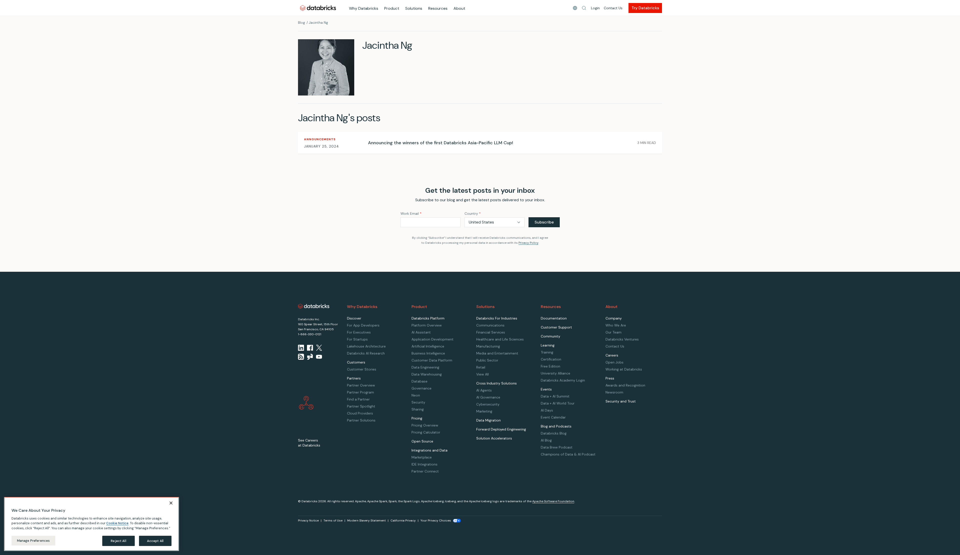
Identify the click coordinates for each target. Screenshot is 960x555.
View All (482, 374)
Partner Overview (361, 385)
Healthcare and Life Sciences (500, 339)
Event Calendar (553, 417)
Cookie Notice (117, 523)
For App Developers (363, 325)
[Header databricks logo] (318, 8)
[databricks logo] (314, 306)
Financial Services (490, 332)
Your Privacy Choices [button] (435, 520)
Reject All (118, 540)
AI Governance (488, 397)
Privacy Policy (528, 243)
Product (391, 8)
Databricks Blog (553, 433)
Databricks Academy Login (563, 380)
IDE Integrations (425, 464)
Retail (480, 367)
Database (420, 381)
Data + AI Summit (555, 396)
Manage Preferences (33, 540)
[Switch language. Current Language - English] (575, 8)
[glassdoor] (310, 357)
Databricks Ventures (622, 339)
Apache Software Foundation (553, 501)
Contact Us (613, 8)
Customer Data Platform (432, 360)
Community (550, 336)
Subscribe (544, 222)
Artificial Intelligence (428, 346)
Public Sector (487, 360)
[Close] (171, 503)
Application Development (433, 339)
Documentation (554, 318)
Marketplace (422, 457)
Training (547, 352)
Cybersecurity (488, 404)
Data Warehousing (427, 374)
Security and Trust (621, 401)
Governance (422, 388)
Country (472, 213)
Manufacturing (488, 346)
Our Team (614, 332)
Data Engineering (425, 367)
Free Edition (550, 366)
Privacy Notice (308, 520)
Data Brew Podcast (556, 447)
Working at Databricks (624, 369)
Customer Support (556, 327)
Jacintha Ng (318, 22)
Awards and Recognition (625, 385)
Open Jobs (615, 362)
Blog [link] (301, 22)
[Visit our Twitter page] (319, 348)
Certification (551, 359)
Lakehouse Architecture (366, 346)
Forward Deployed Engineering (501, 429)
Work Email (411, 213)
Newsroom (614, 392)
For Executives (359, 332)
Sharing (418, 409)
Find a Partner (358, 399)
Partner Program (360, 392)
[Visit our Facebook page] (310, 348)
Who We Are (616, 325)
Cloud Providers (360, 413)
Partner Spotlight (361, 406)
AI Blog (546, 440)
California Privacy (403, 520)
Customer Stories (361, 369)
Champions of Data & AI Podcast (568, 454)
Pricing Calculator (426, 432)
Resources (438, 8)
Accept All (155, 540)
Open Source (422, 441)
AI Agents (484, 390)
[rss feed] (301, 357)
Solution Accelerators (494, 438)
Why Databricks (363, 8)
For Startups (357, 339)
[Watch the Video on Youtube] (319, 357)
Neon (416, 395)
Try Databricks (645, 7)
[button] (584, 8)
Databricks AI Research (366, 353)
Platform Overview (427, 325)
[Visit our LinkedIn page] (301, 348)
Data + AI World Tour (557, 403)
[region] (91, 524)
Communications (490, 325)
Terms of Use (333, 520)
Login (595, 8)
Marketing (484, 411)
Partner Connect (425, 471)
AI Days (547, 410)
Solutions (413, 8)
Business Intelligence (428, 353)
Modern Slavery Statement (366, 520)
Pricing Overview (425, 425)
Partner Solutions (361, 420)
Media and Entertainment (497, 353)
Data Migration (488, 420)
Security (418, 402)
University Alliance (555, 373)
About (459, 8)
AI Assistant (421, 332)
